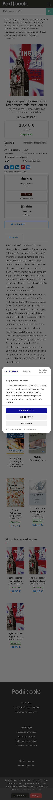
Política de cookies (29, 430)
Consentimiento (11, 371)
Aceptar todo (26, 410)
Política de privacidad (14, 430)
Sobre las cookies (42, 371)
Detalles (27, 371)
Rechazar (26, 423)
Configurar (26, 417)
